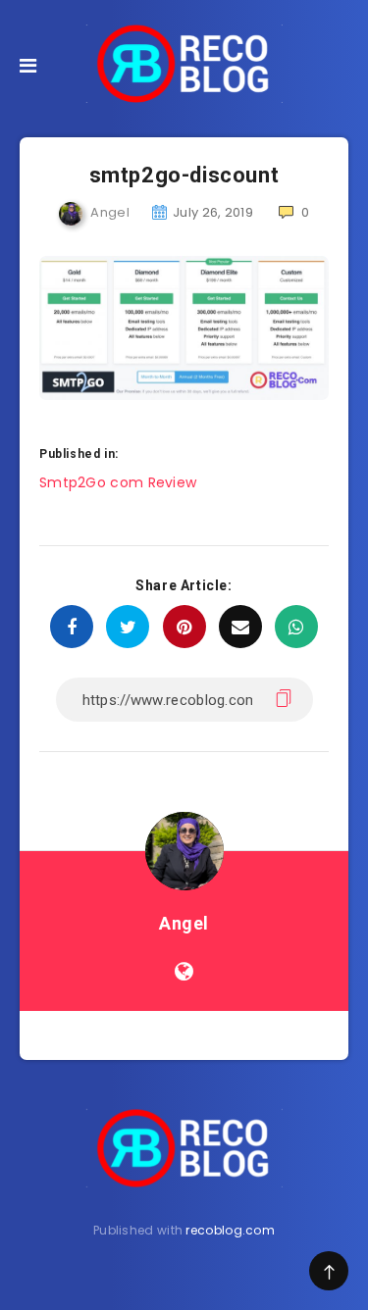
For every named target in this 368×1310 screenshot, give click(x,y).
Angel (184, 923)
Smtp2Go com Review (117, 482)
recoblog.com (230, 1230)
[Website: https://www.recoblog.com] (184, 971)
